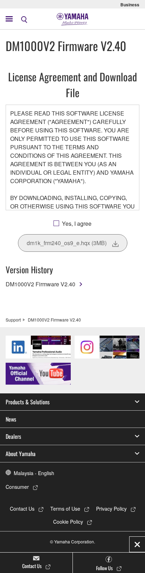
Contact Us (22, 508)
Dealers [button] (13, 436)
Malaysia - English (34, 473)
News (11, 419)
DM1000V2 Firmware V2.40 (40, 284)
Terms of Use (65, 508)
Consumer (17, 486)
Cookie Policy (68, 521)
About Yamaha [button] (21, 453)
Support (13, 320)
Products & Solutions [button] (28, 402)
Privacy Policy (111, 508)
